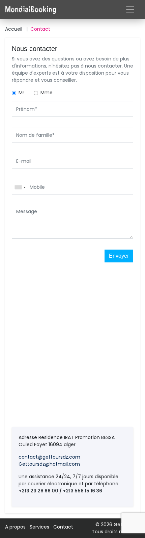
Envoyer (119, 256)
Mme (46, 92)
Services (39, 526)
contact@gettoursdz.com (49, 457)
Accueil (16, 29)
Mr (21, 92)
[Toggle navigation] (130, 9)
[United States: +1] (20, 187)
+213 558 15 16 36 (82, 490)
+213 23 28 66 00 (38, 490)
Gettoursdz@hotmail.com (49, 464)
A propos (15, 526)
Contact (40, 29)
